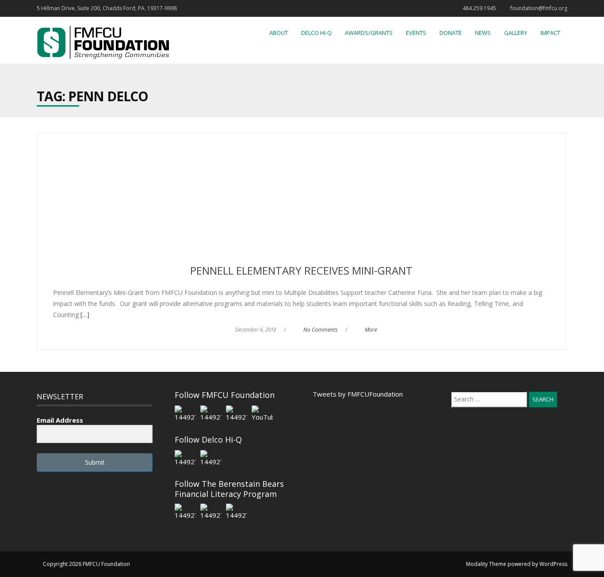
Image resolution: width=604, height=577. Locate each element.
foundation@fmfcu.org (538, 8)
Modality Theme (486, 564)
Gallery (515, 33)
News (483, 33)
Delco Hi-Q (316, 33)
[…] (84, 314)
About (278, 33)
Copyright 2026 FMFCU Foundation (86, 564)
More (371, 329)
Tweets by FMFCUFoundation (358, 394)
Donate (451, 33)
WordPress (553, 564)
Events (416, 33)
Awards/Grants (369, 33)
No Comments (320, 329)
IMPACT (550, 33)
